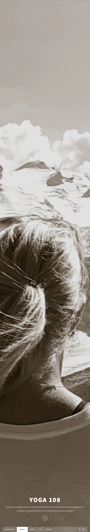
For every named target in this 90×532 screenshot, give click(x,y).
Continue (45, 518)
